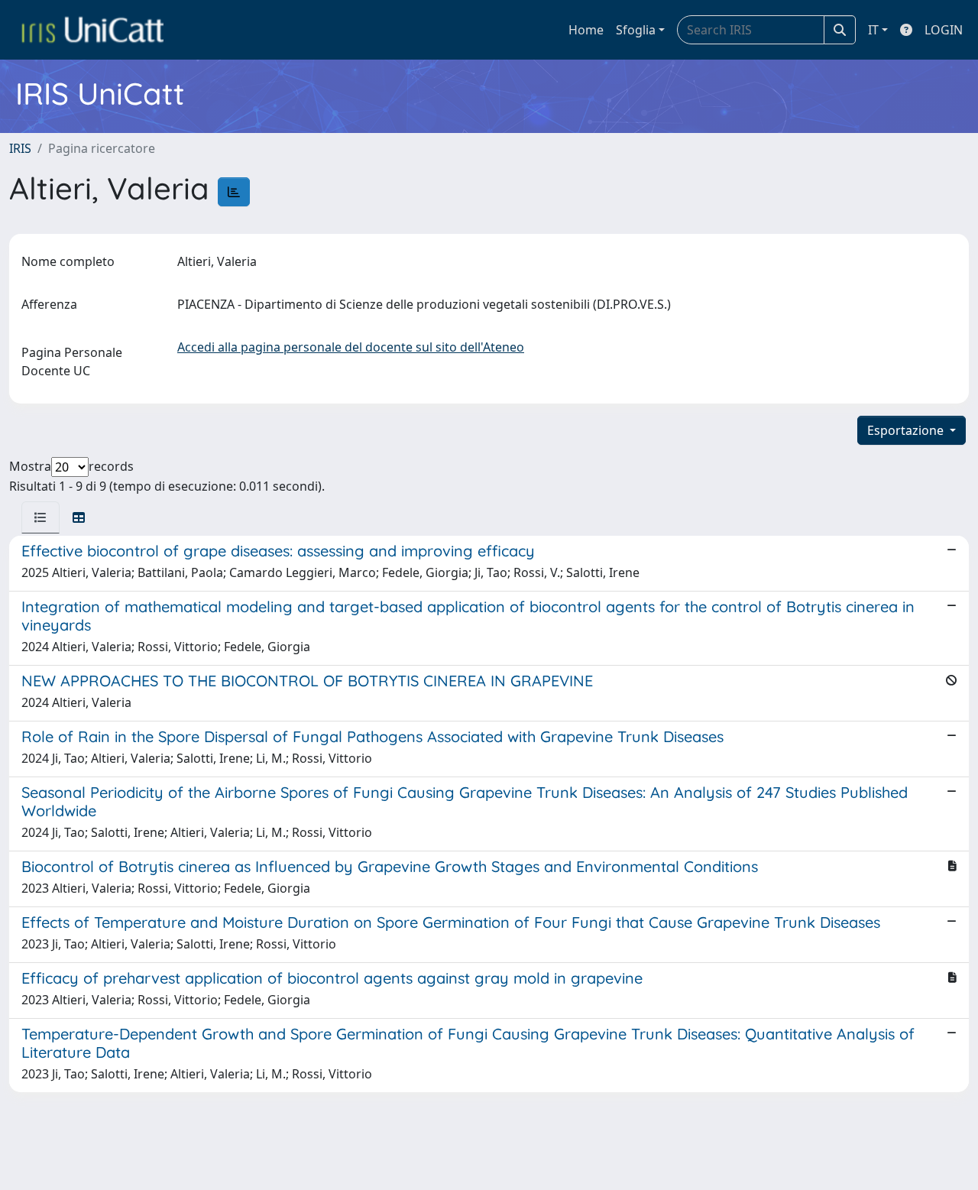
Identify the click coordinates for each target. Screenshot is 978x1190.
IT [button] (873, 29)
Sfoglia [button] (636, 29)
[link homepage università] (92, 29)
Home (586, 29)
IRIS (20, 148)
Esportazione (907, 430)
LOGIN (944, 29)
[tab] (40, 517)
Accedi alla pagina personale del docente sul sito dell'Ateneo (350, 347)
